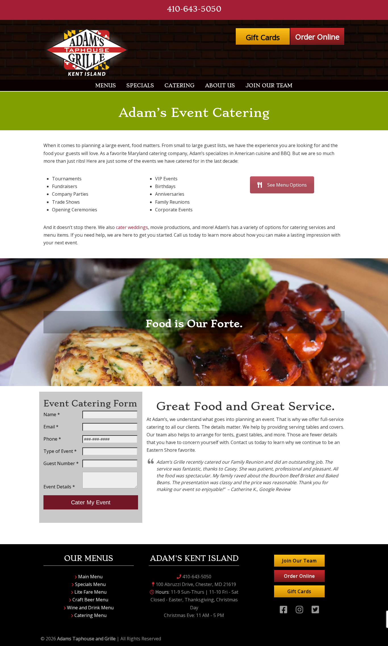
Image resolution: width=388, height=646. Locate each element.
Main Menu (90, 576)
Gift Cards (263, 37)
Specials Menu (90, 584)
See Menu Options (287, 185)
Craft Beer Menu (89, 600)
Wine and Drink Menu (90, 607)
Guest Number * (61, 463)
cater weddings (132, 227)
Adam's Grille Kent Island (87, 52)
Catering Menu (90, 615)
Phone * (52, 439)
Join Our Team (299, 561)
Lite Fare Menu (90, 592)
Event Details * (59, 487)
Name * (51, 414)
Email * (51, 427)
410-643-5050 (194, 9)
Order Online (317, 37)
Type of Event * (60, 451)
